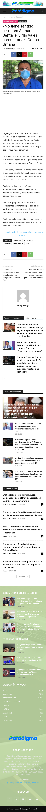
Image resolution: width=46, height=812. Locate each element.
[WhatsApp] (30, 54)
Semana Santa (18, 243)
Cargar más (22, 576)
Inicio (4, 17)
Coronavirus (28, 240)
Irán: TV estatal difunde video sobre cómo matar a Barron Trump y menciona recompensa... (22, 529)
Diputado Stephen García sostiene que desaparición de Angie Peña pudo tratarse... (29, 601)
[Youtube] (36, 799)
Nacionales (22, 21)
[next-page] (8, 378)
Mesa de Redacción (11, 417)
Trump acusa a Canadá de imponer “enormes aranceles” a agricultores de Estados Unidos (22, 547)
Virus (27, 243)
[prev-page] (4, 378)
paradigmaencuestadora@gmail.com (23, 782)
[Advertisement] (23, 113)
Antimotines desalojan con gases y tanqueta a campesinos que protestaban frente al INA (29, 460)
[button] (4, 11)
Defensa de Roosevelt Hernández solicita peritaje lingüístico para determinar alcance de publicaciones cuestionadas (30, 330)
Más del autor (31, 318)
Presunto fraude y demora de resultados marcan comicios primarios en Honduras (33, 274)
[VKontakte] (29, 799)
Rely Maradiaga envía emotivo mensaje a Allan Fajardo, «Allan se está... (30, 647)
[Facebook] (13, 54)
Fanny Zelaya (10, 49)
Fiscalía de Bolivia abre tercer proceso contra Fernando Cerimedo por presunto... (29, 614)
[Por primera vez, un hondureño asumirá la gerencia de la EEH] (9, 660)
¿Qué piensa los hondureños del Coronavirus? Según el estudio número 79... (29, 672)
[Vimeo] (23, 799)
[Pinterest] (24, 54)
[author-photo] (23, 302)
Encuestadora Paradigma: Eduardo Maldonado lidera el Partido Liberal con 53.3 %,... (29, 626)
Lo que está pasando (16, 17)
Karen (5, 536)
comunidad (17, 240)
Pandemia (7, 243)
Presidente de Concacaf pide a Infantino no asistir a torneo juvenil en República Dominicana (22, 564)
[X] (19, 54)
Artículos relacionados (13, 318)
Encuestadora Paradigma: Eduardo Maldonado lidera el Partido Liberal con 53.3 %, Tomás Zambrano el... (22, 498)
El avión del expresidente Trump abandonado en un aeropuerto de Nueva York (11, 275)
